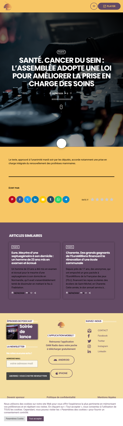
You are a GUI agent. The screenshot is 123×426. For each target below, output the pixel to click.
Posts (61, 52)
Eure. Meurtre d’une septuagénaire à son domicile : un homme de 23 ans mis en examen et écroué (32, 258)
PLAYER (109, 6)
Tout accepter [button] (35, 419)
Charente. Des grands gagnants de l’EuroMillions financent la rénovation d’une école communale (88, 258)
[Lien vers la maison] (8, 6)
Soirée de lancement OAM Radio (28, 339)
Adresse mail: (13, 358)
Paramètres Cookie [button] (15, 419)
